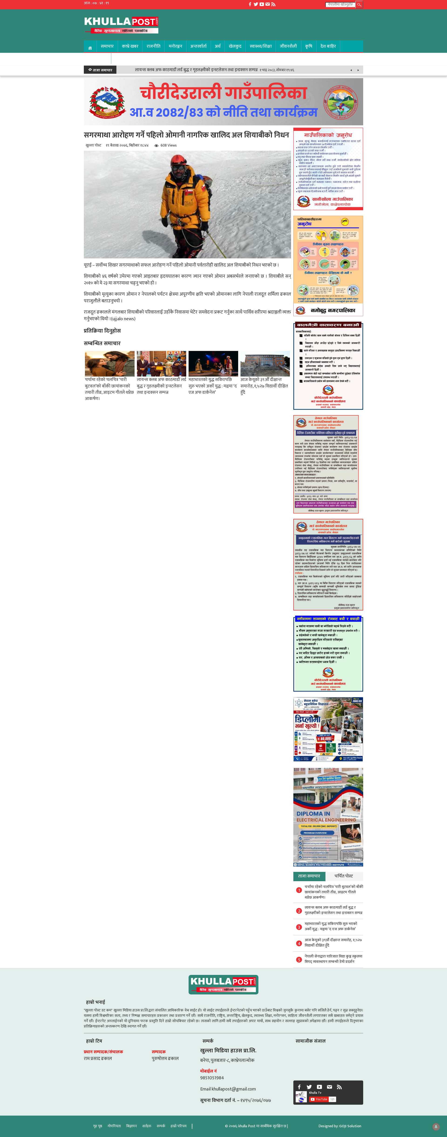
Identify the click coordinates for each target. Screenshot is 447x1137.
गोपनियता (114, 1126)
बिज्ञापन (131, 1126)
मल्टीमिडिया (97, 58)
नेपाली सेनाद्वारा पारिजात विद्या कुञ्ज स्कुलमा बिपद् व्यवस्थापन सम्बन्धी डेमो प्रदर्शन (333, 959)
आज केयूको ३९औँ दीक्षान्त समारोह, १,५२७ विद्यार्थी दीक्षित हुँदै (264, 386)
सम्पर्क (161, 1126)
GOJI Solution (350, 1126)
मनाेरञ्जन (175, 46)
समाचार (107, 46)
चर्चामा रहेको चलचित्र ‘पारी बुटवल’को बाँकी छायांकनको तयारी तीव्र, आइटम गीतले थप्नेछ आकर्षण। (109, 389)
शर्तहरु (146, 1126)
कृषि (308, 46)
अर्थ (217, 46)
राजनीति (153, 46)
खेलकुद (235, 46)
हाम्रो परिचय (178, 1126)
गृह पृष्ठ (97, 1126)
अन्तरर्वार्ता (198, 46)
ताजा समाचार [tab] (309, 876)
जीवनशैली (288, 46)
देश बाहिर (328, 46)
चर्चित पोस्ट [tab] (344, 876)
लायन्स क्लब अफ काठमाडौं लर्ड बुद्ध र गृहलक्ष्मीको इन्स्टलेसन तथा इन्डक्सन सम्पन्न (196, 70)
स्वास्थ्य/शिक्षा (261, 46)
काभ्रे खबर (130, 46)
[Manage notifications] (436, 1126)
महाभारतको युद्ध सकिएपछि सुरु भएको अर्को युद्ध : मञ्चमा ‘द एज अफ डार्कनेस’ (213, 386)
